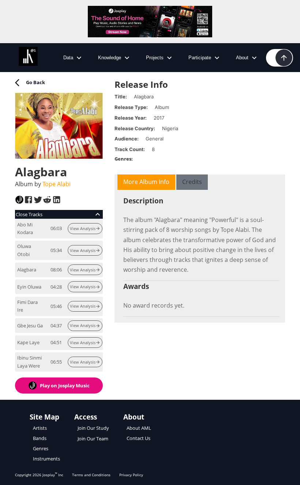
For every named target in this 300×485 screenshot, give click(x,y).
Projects (155, 57)
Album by (43, 184)
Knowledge (109, 57)
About (242, 57)
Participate (199, 57)
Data (68, 57)
